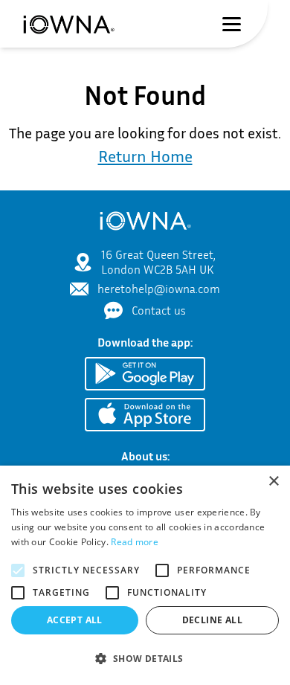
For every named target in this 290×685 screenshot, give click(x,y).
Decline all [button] (212, 620)
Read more (134, 542)
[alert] (145, 575)
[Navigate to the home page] (68, 24)
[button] (145, 659)
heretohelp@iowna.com (158, 288)
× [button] (273, 481)
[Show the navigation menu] (231, 24)
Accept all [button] (75, 620)
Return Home (145, 156)
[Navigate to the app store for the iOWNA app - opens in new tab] (145, 414)
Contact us (159, 310)
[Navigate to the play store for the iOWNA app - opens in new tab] (145, 373)
